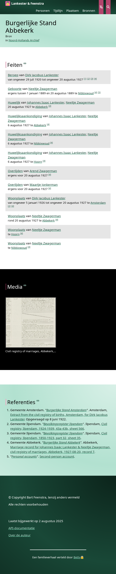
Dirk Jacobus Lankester (42, 75)
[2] (88, 78)
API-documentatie (21, 528)
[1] (85, 78)
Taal (101, 7)
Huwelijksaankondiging (25, 116)
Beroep (13, 75)
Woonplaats (16, 198)
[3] (92, 78)
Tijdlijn (58, 10)
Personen (43, 10)
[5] (99, 92)
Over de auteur (19, 535)
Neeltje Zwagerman (42, 89)
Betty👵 (79, 557)
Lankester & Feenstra (27, 3)
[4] (95, 78)
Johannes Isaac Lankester (45, 102)
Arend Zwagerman (43, 171)
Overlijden (15, 171)
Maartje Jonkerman (44, 184)
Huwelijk (14, 102)
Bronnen (88, 10)
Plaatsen (72, 10)
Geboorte (15, 89)
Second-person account (57, 456)
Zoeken (108, 7)
